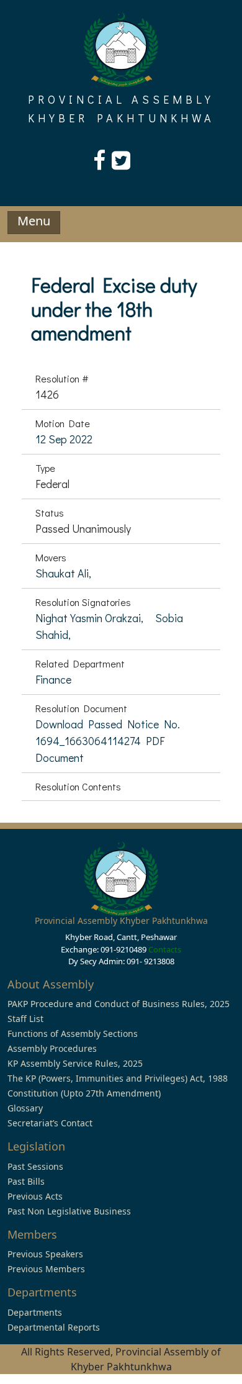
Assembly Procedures (52, 1048)
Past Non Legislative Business (69, 1211)
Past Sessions (35, 1166)
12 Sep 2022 (63, 439)
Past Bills (26, 1181)
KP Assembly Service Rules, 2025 (75, 1063)
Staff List (25, 1018)
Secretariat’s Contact (49, 1123)
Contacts (164, 949)
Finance (53, 679)
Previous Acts (35, 1196)
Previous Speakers (45, 1254)
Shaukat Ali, (63, 573)
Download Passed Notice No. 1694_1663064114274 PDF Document (107, 741)
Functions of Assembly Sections (72, 1033)
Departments (34, 1312)
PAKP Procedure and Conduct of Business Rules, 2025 (118, 1004)
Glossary (25, 1108)
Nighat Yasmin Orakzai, (90, 617)
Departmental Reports (53, 1327)
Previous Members (46, 1269)
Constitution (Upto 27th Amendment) (84, 1093)
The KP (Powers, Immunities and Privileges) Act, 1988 (117, 1078)
